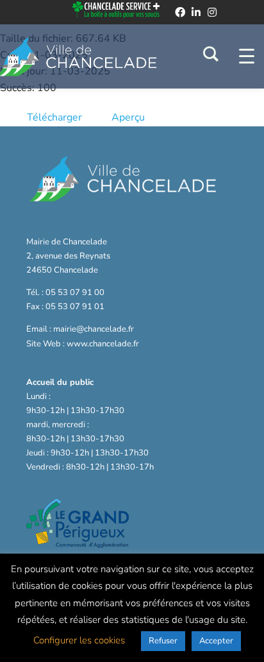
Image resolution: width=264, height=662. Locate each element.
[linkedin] (196, 12)
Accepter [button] (216, 641)
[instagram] (212, 12)
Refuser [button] (163, 641)
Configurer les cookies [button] (79, 640)
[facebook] (180, 12)
